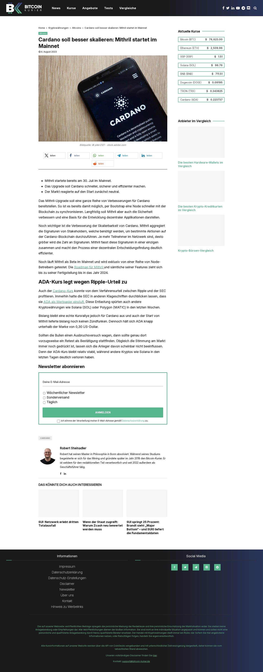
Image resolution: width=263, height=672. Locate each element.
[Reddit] (217, 567)
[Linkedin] (233, 8)
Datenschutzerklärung (133, 420)
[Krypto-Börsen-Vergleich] (201, 230)
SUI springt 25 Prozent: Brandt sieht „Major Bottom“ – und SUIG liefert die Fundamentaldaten (145, 527)
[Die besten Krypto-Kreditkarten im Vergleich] (201, 186)
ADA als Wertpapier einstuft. (64, 302)
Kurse (71, 8)
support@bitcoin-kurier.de (136, 661)
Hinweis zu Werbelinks (67, 607)
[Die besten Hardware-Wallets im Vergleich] (201, 142)
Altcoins (43, 33)
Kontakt (67, 601)
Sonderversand (57, 397)
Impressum (67, 566)
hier (155, 655)
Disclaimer (67, 584)
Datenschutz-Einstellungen (67, 578)
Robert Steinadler (73, 448)
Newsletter (67, 589)
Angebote (90, 8)
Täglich (51, 402)
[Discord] (249, 8)
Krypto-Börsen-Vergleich (196, 250)
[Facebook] (224, 8)
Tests (108, 8)
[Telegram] (244, 8)
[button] (54, 155)
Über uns (67, 595)
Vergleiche (127, 8)
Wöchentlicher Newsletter (65, 393)
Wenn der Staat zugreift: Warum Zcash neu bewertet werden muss (103, 525)
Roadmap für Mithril (89, 267)
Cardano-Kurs (63, 291)
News (56, 8)
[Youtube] (239, 8)
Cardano (45, 438)
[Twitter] (228, 8)
